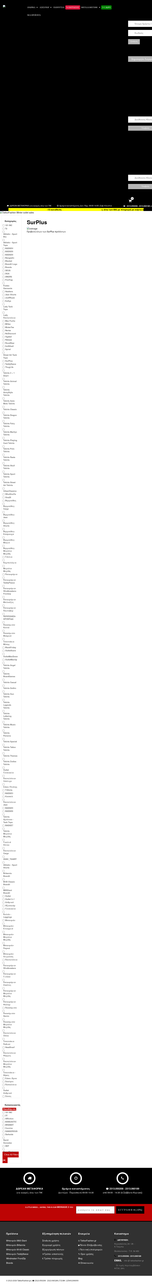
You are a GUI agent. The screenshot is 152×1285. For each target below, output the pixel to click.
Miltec (8, 324)
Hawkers (9, 291)
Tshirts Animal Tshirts (10, 382)
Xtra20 (8, 497)
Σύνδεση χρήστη (50, 1240)
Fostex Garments (7, 287)
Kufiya (8, 301)
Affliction (9, 1118)
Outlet (8, 896)
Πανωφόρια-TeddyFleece (9, 581)
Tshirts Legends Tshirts (7, 705)
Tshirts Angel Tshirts (9, 666)
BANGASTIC (10, 1121)
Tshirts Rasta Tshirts (9, 458)
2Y (6, 1115)
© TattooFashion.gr (87, 1240)
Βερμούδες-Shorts (9, 524)
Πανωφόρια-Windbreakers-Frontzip (9, 591)
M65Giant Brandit (7, 891)
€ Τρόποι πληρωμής (52, 1258)
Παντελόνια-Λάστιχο (9, 779)
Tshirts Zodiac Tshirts (9, 762)
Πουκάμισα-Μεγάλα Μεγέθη (9, 1024)
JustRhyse (10, 297)
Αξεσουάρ (44, 7)
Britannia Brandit (7, 874)
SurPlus (9, 361)
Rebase (8, 339)
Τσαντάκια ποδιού (8, 1042)
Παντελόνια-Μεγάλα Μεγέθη (9, 1064)
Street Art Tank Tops (10, 356)
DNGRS (8, 276)
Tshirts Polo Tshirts (8, 450)
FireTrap (9, 280)
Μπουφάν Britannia (15, 1245)
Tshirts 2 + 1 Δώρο (9, 374)
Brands (8, 267)
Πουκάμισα (11, 1007)
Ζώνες (8, 1096)
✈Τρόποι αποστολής (52, 1253)
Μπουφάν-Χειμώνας (8, 955)
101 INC (8, 225)
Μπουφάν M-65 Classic (17, 1249)
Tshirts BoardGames (9, 675)
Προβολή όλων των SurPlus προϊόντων (46, 231)
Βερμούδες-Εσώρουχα (9, 532)
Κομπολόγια (9, 562)
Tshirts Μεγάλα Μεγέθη (7, 834)
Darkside (9, 1134)
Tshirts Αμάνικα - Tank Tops (8, 819)
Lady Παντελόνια (9, 316)
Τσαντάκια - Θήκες (9, 1074)
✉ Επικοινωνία (85, 1262)
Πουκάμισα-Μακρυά (9, 634)
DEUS (8, 270)
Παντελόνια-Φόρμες (9, 1054)
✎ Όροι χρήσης (86, 1253)
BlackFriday (10, 647)
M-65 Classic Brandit (9, 883)
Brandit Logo (11, 264)
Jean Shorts (10, 294)
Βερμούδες (10, 500)
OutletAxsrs (10, 650)
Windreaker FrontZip (16, 1258)
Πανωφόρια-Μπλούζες (9, 601)
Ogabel (8, 336)
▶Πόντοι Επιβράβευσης (90, 1245)
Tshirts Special (10, 741)
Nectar (8, 330)
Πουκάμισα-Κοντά (9, 626)
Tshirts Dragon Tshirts (10, 416)
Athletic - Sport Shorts (10, 866)
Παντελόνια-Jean (9, 803)
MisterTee (9, 327)
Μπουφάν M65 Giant (16, 1240)
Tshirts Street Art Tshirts (9, 483)
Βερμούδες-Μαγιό (9, 541)
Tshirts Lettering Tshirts (7, 716)
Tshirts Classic (10, 409)
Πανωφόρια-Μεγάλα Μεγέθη (9, 993)
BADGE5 (9, 808)
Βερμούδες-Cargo (9, 507)
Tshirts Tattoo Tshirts (9, 748)
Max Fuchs (10, 321)
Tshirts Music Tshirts (9, 726)
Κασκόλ (9, 796)
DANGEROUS (11, 1131)
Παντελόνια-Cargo (9, 852)
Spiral (8, 349)
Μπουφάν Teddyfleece (17, 1253)
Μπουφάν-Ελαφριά (8, 927)
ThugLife (9, 367)
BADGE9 (9, 254)
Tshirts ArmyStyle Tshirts (8, 392)
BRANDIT (9, 1125)
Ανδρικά (31, 7)
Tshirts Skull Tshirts (9, 467)
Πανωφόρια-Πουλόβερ (9, 609)
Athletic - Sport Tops (10, 244)
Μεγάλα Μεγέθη (7, 569)
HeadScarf (10, 1047)
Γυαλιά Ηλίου (7, 843)
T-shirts (8, 790)
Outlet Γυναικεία (8, 771)
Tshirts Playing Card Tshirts (10, 441)
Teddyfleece (10, 364)
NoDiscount (10, 333)
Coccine (9, 1128)
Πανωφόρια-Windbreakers (9, 966)
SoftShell (9, 346)
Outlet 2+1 (10, 899)
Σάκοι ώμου (11, 1078)
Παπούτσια (10, 1084)
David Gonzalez (7, 1141)
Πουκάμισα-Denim (9, 1014)
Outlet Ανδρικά (7, 1091)
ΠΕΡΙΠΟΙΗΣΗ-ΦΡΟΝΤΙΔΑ (9, 617)
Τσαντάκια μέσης (8, 643)
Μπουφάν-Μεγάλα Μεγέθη (8, 937)
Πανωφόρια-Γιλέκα (9, 975)
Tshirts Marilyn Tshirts (10, 433)
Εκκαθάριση (9, 1109)
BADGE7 (9, 825)
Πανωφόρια (11, 574)
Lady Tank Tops (8, 308)
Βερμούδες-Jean (9, 516)
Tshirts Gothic (9, 688)
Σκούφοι (9, 1081)
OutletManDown (10, 656)
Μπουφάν (10, 920)
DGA (7, 273)
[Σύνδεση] (131, 8)
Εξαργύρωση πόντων (53, 1249)
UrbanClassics (9, 491)
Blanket (8, 261)
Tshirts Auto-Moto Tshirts (9, 402)
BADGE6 (9, 811)
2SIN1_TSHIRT (10, 859)
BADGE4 (9, 248)
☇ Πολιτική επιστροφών (90, 1249)
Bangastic (9, 257)
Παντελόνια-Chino (9, 1034)
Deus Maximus (10, 1151)
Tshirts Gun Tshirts (8, 695)
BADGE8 (9, 251)
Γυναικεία (10, 908)
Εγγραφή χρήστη (51, 1245)
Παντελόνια (11, 959)
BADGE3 (9, 793)
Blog (80, 1258)
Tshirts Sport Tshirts (9, 475)
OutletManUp (11, 659)
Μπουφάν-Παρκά (8, 946)
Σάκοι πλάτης (10, 787)
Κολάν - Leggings (7, 915)
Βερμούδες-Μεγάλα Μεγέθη (9, 551)
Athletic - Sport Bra (10, 235)
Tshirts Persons (7, 734)
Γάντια (8, 557)
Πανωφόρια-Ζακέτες (9, 983)
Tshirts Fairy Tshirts (9, 424)
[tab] (12, 219)
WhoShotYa (10, 494)
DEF (7, 1146)
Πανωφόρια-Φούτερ (9, 1003)
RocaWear (9, 343)
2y (6, 228)
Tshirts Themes (10, 755)
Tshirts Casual (9, 682)
